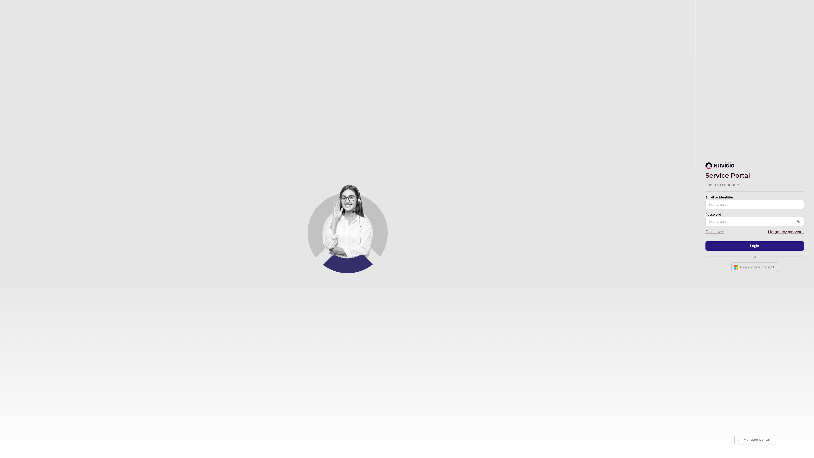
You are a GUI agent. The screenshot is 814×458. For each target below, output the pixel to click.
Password (713, 214)
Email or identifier (719, 197)
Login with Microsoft (757, 267)
